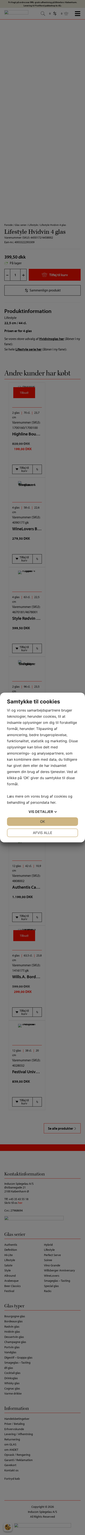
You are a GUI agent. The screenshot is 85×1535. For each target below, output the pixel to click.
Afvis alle (42, 832)
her (52, 802)
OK (42, 821)
